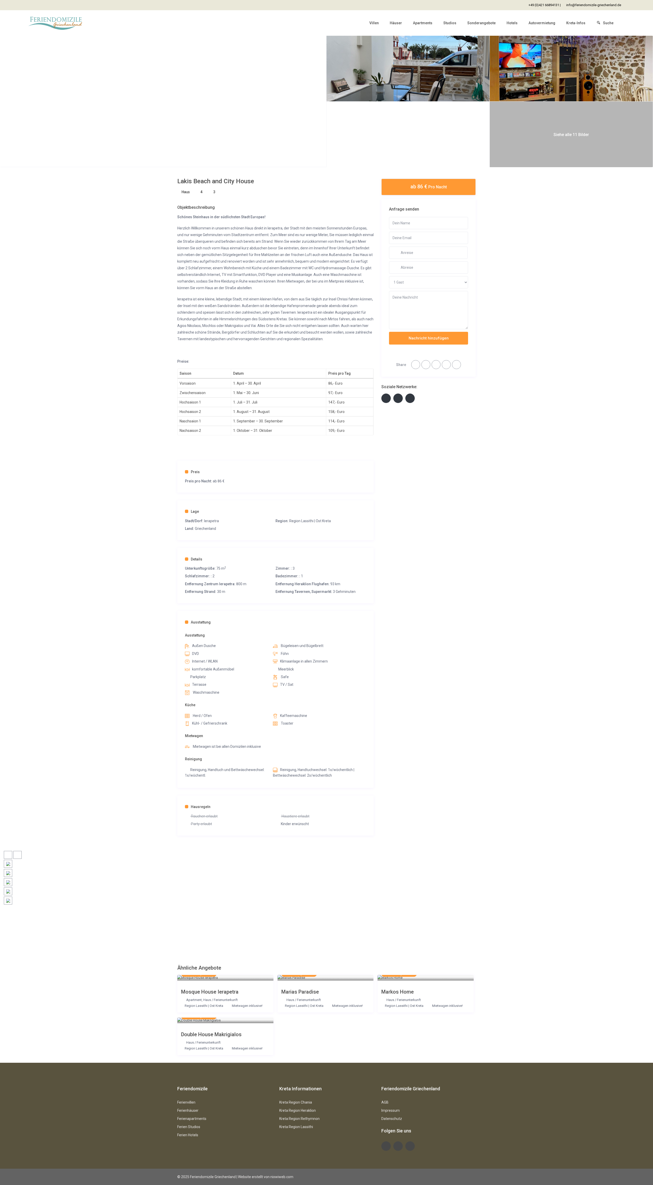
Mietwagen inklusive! (247, 1006)
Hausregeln (200, 807)
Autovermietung (542, 23)
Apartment (194, 1000)
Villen (374, 23)
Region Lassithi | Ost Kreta (310, 521)
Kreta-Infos (575, 23)
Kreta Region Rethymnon (299, 1119)
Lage (195, 511)
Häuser (396, 23)
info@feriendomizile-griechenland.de (593, 5)
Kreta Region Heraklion (297, 1110)
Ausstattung (201, 622)
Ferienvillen (186, 1102)
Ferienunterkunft (226, 1000)
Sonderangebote (481, 23)
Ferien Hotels (187, 1135)
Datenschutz (391, 1119)
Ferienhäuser (187, 1110)
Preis (195, 472)
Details (196, 559)
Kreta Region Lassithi (296, 1127)
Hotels (512, 23)
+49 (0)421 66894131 (544, 5)
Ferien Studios (188, 1127)
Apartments (422, 23)
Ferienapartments (191, 1119)
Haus (186, 192)
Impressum (390, 1110)
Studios (449, 23)
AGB (384, 1102)
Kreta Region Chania (295, 1102)
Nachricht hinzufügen (429, 338)
